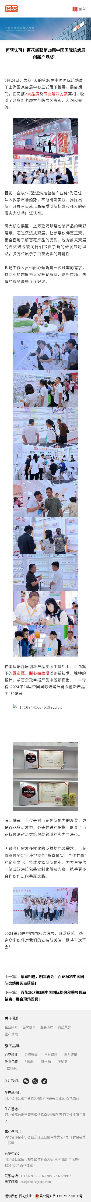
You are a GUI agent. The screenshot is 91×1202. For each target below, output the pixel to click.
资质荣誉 (64, 1027)
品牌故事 (28, 1027)
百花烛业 (11, 1054)
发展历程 (46, 1027)
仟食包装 (11, 1061)
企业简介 (11, 1027)
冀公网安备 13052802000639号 (61, 1196)
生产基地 (11, 1034)
